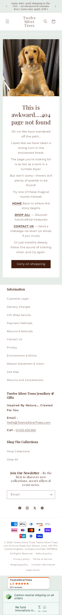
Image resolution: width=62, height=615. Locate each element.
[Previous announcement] (6, 6)
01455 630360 (26, 430)
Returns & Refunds (20, 331)
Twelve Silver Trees (24, 542)
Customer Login (18, 298)
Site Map (13, 372)
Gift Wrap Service (19, 315)
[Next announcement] (55, 6)
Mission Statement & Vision (25, 363)
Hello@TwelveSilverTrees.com (29, 422)
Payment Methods (19, 323)
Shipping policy (19, 564)
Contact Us (14, 339)
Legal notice (33, 570)
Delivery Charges (18, 306)
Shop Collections (18, 451)
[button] (7, 22)
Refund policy (44, 553)
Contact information (43, 564)
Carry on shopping (31, 264)
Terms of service (42, 559)
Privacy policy (21, 559)
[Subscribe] (51, 494)
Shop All (12, 459)
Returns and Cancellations (25, 380)
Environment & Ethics (22, 355)
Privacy (12, 347)
